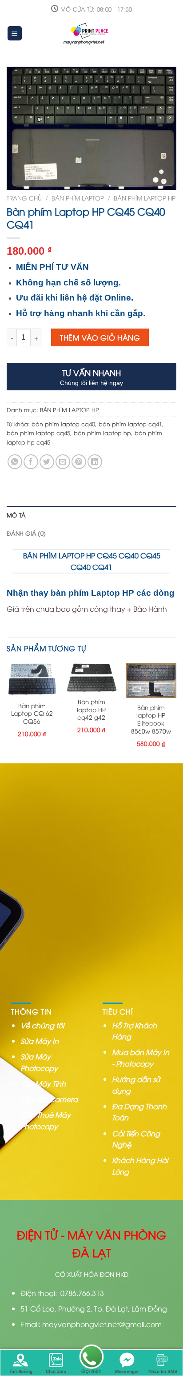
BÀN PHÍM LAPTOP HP (144, 197)
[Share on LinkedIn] (95, 461)
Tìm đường (20, 1371)
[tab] (91, 515)
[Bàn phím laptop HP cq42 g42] (91, 677)
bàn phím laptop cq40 (63, 424)
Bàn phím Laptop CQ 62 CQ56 (32, 713)
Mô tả (16, 515)
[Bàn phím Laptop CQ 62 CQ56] (32, 679)
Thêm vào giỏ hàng (100, 337)
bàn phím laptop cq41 (130, 424)
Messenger (127, 1371)
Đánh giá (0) (26, 533)
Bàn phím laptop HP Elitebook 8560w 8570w (151, 719)
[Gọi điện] (91, 1357)
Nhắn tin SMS (162, 1371)
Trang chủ (24, 197)
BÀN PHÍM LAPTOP (78, 197)
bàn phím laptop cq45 (38, 433)
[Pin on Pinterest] (79, 461)
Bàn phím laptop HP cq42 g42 (91, 709)
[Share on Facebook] (31, 461)
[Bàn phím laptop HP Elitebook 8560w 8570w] (151, 680)
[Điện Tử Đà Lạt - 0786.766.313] (87, 33)
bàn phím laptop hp (102, 433)
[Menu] (15, 33)
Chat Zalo (56, 1371)
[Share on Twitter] (47, 461)
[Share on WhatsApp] (15, 461)
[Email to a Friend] (63, 461)
